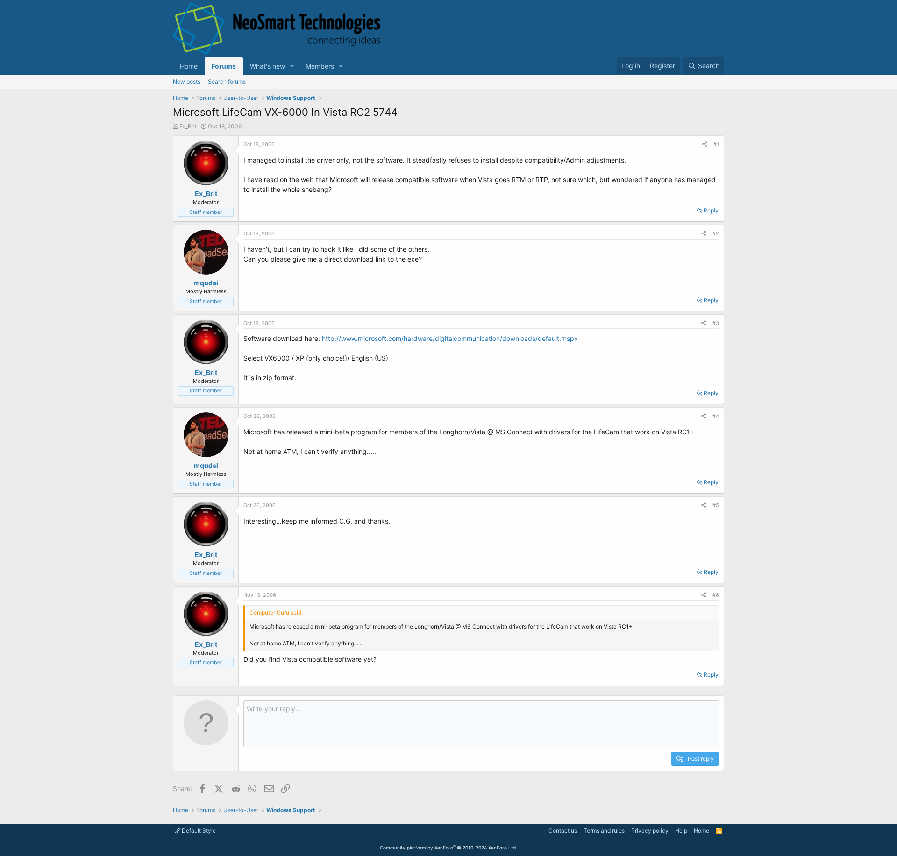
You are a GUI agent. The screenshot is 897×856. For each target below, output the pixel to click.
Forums (224, 66)
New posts (186, 81)
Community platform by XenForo (448, 847)
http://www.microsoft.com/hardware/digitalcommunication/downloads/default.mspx (450, 338)
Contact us (562, 830)
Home (189, 66)
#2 (715, 233)
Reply (711, 210)
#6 (715, 595)
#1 (716, 144)
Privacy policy (650, 830)
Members (320, 66)
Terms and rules (604, 830)
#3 (715, 323)
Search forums (227, 81)
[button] (292, 66)
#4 (715, 416)
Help (681, 830)
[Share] (704, 144)
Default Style (198, 830)
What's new (267, 66)
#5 (715, 505)
